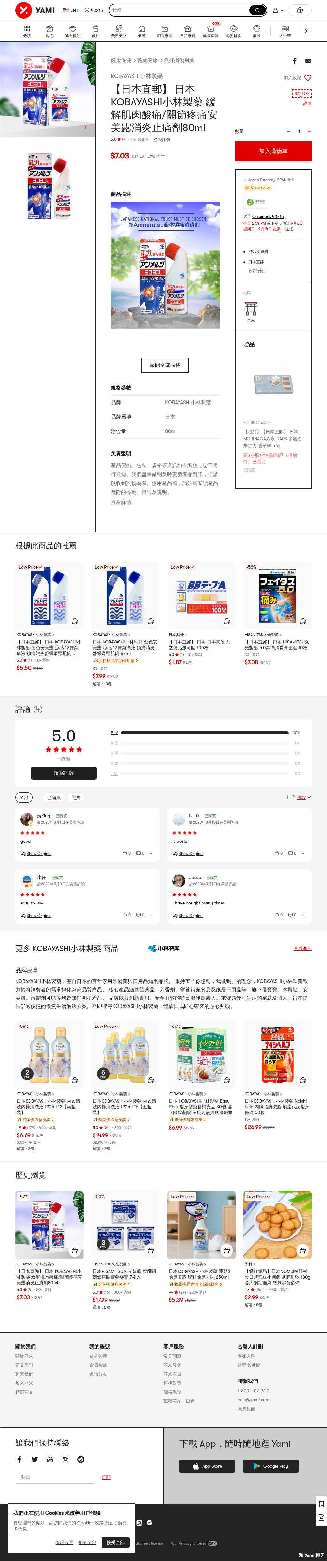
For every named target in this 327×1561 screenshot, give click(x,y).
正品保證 (24, 1365)
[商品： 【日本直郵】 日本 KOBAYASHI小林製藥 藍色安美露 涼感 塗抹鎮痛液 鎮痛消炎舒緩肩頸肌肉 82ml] (49, 596)
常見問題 (172, 1356)
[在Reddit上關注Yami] (81, 1459)
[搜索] (257, 10)
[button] (93, 10)
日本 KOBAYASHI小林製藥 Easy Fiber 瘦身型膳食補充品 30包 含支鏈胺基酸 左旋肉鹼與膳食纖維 (200, 1106)
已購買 (54, 797)
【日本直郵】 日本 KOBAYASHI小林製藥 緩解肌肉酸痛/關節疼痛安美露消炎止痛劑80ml (49, 1277)
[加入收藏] (308, 77)
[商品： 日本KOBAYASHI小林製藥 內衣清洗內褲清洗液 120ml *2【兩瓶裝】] (49, 1055)
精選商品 (24, 1392)
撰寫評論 (64, 773)
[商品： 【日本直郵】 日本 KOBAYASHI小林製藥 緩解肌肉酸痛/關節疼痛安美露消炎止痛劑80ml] (49, 1225)
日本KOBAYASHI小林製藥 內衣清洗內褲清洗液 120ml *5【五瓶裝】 (124, 1106)
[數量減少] (288, 131)
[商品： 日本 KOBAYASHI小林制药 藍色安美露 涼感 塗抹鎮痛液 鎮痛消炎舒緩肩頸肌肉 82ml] (125, 596)
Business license (149, 1543)
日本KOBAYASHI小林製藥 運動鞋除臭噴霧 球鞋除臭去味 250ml (200, 1274)
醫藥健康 (147, 60)
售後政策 (172, 1383)
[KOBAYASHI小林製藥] (163, 948)
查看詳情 (121, 502)
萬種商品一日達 (179, 1400)
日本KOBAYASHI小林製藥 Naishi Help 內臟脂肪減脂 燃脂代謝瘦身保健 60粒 (277, 1106)
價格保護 (172, 1392)
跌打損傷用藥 (179, 60)
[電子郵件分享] (308, 61)
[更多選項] (152, 853)
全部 (23, 797)
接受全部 (116, 1542)
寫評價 (164, 139)
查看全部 (303, 948)
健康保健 (121, 60)
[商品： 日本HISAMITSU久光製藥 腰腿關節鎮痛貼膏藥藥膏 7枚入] (125, 1225)
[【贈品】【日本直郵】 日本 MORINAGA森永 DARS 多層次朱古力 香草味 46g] (273, 384)
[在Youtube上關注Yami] (50, 1459)
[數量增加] (309, 131)
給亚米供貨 (249, 1365)
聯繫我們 (24, 1374)
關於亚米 (24, 1356)
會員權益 (98, 1365)
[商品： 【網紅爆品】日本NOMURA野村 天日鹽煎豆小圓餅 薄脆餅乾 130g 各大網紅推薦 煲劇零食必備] (277, 1225)
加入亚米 (24, 1383)
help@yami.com (254, 1399)
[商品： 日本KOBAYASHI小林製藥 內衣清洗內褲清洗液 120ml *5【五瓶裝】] (125, 1055)
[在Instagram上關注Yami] (65, 1459)
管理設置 (64, 1542)
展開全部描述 (165, 365)
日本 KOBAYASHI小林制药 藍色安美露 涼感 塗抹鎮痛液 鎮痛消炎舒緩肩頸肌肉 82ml (125, 647)
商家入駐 (246, 1356)
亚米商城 (172, 1374)
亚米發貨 (172, 1365)
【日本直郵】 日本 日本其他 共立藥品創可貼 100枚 (200, 644)
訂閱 (106, 1477)
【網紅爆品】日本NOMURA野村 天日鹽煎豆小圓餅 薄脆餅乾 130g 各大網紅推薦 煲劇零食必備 (277, 1277)
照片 (76, 797)
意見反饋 (246, 1408)
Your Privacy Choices (188, 1543)
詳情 (307, 103)
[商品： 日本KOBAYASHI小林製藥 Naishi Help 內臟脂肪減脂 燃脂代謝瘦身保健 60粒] (277, 1055)
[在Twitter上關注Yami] (35, 1459)
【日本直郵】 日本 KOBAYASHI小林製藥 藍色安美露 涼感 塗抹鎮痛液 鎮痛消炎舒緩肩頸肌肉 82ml (49, 648)
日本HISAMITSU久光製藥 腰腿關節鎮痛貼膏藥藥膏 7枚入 (124, 1274)
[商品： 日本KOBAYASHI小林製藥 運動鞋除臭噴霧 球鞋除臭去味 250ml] (201, 1225)
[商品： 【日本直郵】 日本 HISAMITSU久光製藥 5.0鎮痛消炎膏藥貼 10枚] (277, 596)
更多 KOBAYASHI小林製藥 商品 (66, 948)
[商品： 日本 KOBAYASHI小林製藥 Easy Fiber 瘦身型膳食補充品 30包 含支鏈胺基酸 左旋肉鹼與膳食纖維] (201, 1055)
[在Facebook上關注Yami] (19, 1459)
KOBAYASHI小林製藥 (137, 76)
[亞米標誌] (35, 10)
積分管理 (98, 1356)
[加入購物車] (74, 621)
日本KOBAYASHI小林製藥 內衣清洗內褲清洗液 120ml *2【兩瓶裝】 (48, 1106)
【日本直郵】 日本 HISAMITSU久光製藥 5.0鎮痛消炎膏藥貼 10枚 (277, 644)
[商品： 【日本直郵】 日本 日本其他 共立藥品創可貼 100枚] (201, 596)
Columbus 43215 (268, 216)
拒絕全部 (87, 1542)
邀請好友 (98, 1374)
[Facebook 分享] (295, 61)
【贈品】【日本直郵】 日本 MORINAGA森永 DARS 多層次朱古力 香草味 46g (272, 439)
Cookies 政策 (90, 1522)
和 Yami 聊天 (311, 1555)
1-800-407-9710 (254, 1390)
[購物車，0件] (300, 10)
